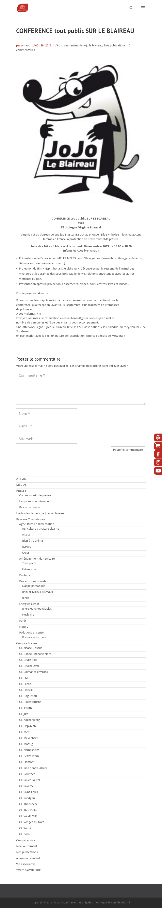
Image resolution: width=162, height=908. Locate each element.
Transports (29, 563)
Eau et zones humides (33, 581)
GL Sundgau (27, 798)
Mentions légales (82, 902)
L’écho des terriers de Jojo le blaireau (40, 513)
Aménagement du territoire (37, 558)
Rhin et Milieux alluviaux (37, 592)
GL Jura (23, 714)
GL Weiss (25, 828)
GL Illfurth (25, 708)
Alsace (26, 534)
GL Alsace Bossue (30, 648)
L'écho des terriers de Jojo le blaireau (78, 45)
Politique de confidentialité (112, 902)
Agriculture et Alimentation (36, 524)
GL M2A (24, 732)
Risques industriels (34, 637)
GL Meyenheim (29, 738)
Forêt (22, 620)
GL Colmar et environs (33, 672)
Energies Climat (29, 604)
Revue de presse (29, 507)
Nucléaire (28, 614)
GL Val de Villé (28, 816)
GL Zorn (24, 834)
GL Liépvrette (28, 726)
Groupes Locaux (26, 643)
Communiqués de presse (35, 495)
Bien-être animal (32, 540)
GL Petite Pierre (29, 756)
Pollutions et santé (31, 632)
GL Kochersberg (29, 720)
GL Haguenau (28, 696)
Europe (26, 546)
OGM (25, 552)
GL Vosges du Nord (31, 822)
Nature (23, 626)
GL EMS (24, 678)
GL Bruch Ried (28, 660)
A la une (21, 478)
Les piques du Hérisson (34, 501)
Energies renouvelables (37, 608)
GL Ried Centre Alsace (33, 768)
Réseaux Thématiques (30, 519)
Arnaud (25, 45)
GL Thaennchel (28, 804)
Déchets (24, 575)
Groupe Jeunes (25, 840)
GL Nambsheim (29, 750)
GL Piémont (27, 762)
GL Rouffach (27, 774)
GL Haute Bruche (30, 702)
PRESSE (21, 490)
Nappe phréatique (33, 586)
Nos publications (114, 45)
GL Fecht (25, 684)
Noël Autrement (26, 846)
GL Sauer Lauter (29, 780)
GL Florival (26, 690)
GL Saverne (26, 786)
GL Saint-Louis (28, 792)
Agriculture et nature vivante (40, 528)
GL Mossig (26, 744)
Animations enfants (28, 858)
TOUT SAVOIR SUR (28, 870)
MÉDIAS (21, 485)
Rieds (25, 598)
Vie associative (25, 864)
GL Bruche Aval (29, 666)
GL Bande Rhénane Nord (35, 654)
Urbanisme (29, 569)
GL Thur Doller (28, 810)
